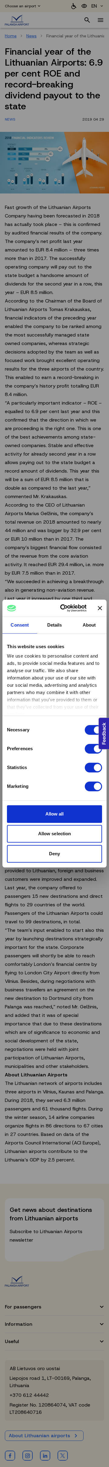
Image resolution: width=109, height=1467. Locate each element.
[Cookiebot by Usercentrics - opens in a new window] (64, 608)
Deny (54, 853)
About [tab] (89, 624)
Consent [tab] (20, 624)
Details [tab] (54, 624)
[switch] (93, 749)
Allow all (54, 813)
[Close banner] (100, 608)
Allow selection (54, 833)
